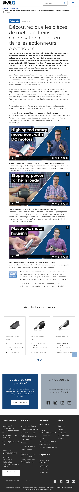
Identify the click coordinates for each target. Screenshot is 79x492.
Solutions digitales (28, 446)
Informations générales (30, 487)
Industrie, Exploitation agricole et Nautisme (48, 432)
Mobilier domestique (48, 447)
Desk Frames (26, 450)
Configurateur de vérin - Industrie (28, 455)
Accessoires (26, 443)
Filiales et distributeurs (63, 434)
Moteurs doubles (28, 433)
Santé (42, 438)
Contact (61, 426)
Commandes (26, 439)
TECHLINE (44, 469)
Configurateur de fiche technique (28, 461)
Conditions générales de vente (43, 489)
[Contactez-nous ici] (74, 354)
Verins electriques (28, 426)
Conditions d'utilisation (46, 487)
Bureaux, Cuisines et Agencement (48, 443)
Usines (61, 429)
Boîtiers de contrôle (29, 436)
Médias (61, 438)
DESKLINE (44, 466)
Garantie (28, 489)
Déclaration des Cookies (13, 487)
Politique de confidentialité (64, 487)
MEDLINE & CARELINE (44, 461)
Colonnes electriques (29, 429)
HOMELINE (44, 473)
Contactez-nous (20, 403)
